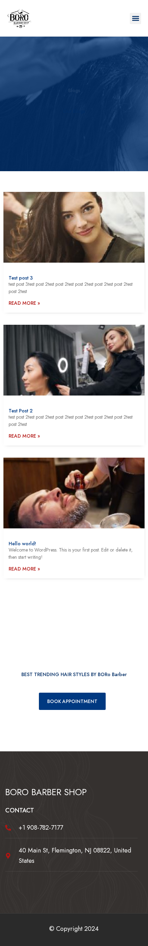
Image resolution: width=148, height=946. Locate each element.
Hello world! (22, 543)
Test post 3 (21, 277)
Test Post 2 (21, 410)
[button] (135, 18)
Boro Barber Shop (46, 792)
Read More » (24, 303)
